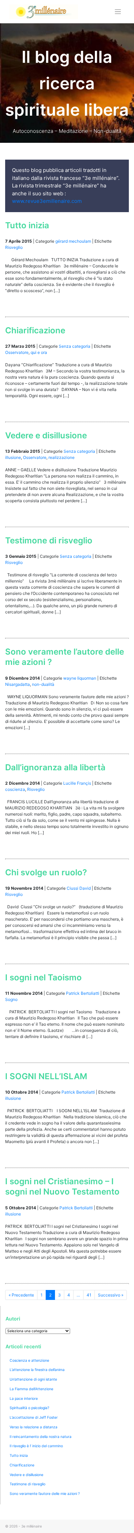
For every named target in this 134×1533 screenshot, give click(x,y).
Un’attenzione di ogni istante (33, 1379)
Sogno (11, 999)
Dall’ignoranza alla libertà (55, 767)
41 (89, 1295)
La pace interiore (24, 1398)
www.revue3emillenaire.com (47, 201)
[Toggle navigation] (118, 12)
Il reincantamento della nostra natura (40, 1436)
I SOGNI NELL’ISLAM (46, 1076)
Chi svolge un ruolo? (46, 872)
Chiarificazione (35, 330)
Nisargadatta (17, 684)
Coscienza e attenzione (29, 1360)
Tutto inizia (27, 225)
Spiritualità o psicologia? (29, 1408)
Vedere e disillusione (46, 435)
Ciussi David (79, 888)
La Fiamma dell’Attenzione (31, 1389)
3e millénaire (31, 1526)
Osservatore (17, 352)
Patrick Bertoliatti (82, 993)
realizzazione (61, 457)
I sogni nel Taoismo (43, 977)
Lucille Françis (77, 783)
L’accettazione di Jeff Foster (34, 1417)
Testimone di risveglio (48, 540)
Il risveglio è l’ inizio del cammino (36, 1446)
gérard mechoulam (73, 241)
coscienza (15, 789)
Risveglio (14, 247)
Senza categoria (74, 346)
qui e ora (39, 352)
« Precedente (21, 1295)
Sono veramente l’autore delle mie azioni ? (45, 1493)
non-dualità (43, 684)
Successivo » (110, 1295)
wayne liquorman (79, 678)
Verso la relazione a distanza (33, 1427)
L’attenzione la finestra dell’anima (37, 1370)
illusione (13, 457)
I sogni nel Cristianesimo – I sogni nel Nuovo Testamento (62, 1186)
